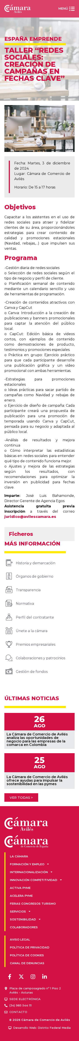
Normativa (25, 603)
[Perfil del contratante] (9, 617)
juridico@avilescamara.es (30, 517)
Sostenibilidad (23, 919)
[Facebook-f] (9, 976)
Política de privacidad (29, 947)
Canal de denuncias (27, 963)
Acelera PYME (21, 895)
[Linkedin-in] (44, 976)
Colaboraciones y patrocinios (40, 658)
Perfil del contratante (35, 617)
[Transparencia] (9, 589)
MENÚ (63, 9)
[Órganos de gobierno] (9, 576)
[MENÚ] (72, 8)
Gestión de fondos (32, 672)
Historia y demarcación (35, 563)
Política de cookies (27, 955)
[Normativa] (9, 603)
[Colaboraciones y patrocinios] (9, 657)
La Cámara (19, 856)
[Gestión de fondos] (9, 671)
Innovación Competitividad (33, 880)
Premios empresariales (35, 644)
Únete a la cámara (31, 631)
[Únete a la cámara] (9, 630)
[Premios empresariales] (9, 644)
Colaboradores (24, 927)
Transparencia (28, 590)
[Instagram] (33, 976)
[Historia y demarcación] (9, 562)
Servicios (18, 911)
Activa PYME (20, 888)
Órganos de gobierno (34, 576)
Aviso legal (20, 939)
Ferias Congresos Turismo (33, 903)
